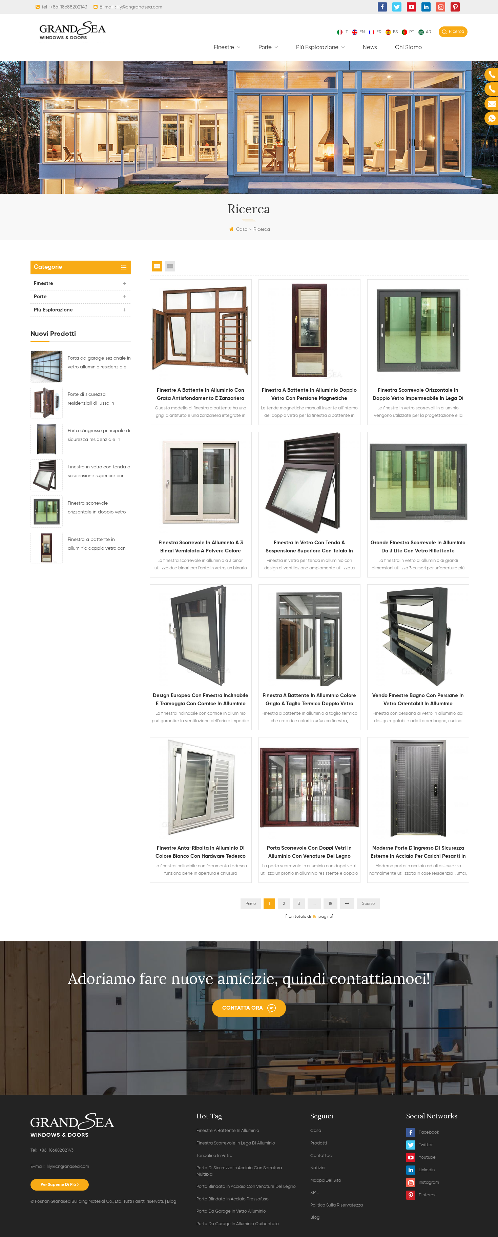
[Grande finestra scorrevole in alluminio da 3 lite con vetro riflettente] (418, 482)
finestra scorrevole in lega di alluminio (235, 1143)
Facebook (429, 1132)
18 (330, 904)
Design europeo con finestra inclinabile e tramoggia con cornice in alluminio (200, 699)
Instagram (429, 1182)
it (346, 32)
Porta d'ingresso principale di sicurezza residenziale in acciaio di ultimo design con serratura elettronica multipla (99, 436)
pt (411, 32)
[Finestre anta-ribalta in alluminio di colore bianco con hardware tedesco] (200, 788)
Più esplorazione (318, 47)
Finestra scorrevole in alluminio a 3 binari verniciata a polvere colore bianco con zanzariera (201, 547)
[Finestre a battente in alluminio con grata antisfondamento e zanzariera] (200, 330)
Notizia (317, 1168)
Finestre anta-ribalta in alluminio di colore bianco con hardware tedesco (200, 852)
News (370, 47)
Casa (242, 229)
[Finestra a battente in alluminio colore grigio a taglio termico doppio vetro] (309, 635)
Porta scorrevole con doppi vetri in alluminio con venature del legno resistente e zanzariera (309, 853)
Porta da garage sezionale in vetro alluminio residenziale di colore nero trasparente (99, 363)
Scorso (368, 904)
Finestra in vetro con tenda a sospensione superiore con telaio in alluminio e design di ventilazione (99, 472)
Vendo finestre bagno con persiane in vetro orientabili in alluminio (418, 699)
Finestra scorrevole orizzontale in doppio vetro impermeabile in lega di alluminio (97, 508)
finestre (224, 47)
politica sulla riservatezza (336, 1205)
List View (170, 266)
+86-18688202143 (68, 7)
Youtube (427, 1157)
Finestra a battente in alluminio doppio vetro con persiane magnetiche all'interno (97, 545)
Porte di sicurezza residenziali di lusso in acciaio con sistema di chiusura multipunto (92, 400)
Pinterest (428, 1195)
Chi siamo (408, 47)
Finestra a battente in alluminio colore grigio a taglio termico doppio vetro (309, 699)
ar (428, 32)
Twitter (426, 1145)
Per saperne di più (58, 1185)
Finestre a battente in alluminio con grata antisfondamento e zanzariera (200, 394)
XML (314, 1193)
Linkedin (427, 1170)
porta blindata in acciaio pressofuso (232, 1199)
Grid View (157, 266)
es (395, 32)
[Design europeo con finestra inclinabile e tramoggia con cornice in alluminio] (200, 635)
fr (378, 32)
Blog (171, 1201)
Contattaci (321, 1156)
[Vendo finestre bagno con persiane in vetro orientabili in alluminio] (418, 635)
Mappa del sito (325, 1180)
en (362, 32)
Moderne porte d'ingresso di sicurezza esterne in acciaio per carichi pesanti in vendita (418, 853)
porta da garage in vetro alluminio (231, 1211)
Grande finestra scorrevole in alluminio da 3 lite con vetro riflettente (418, 546)
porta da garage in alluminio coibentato (237, 1224)
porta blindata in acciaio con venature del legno (246, 1186)
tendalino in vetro (214, 1156)
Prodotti (318, 1143)
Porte (265, 47)
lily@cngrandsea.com (139, 7)
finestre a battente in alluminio (227, 1131)
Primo (251, 904)
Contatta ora (242, 1008)
